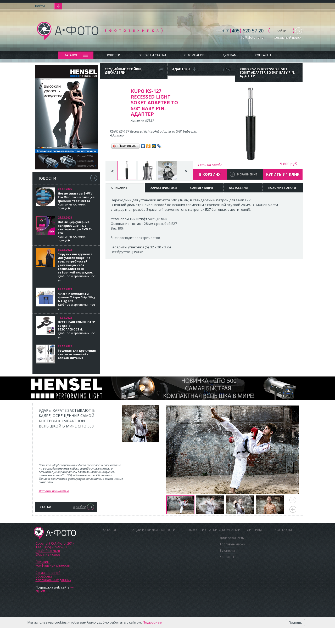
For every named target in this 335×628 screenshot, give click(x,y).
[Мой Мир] (154, 146)
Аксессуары (238, 188)
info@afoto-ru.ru (251, 37)
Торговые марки (232, 544)
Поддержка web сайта (53, 587)
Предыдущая (292, 509)
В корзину (209, 174)
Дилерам (230, 55)
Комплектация (201, 188)
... (77, 360)
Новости (113, 55)
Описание (119, 188)
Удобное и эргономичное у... (76, 267)
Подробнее (152, 622)
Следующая (292, 500)
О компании (194, 55)
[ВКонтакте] (143, 146)
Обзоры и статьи (152, 55)
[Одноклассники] (148, 146)
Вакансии (227, 550)
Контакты (263, 55)
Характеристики (163, 188)
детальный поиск (287, 37)
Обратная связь (48, 554)
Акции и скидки (144, 530)
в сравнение (247, 174)
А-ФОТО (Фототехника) (100, 31)
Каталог (71, 55)
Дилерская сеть (232, 538)
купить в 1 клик (282, 174)
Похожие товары (282, 188)
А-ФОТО (55, 533)
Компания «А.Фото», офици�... (76, 201)
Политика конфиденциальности (53, 564)
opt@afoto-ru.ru (48, 551)
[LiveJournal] (159, 146)
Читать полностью (54, 491)
